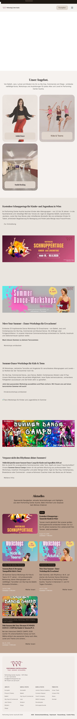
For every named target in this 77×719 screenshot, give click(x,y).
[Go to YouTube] (61, 680)
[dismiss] (0, 3)
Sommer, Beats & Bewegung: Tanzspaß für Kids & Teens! (12, 570)
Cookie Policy (70, 714)
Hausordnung (61, 714)
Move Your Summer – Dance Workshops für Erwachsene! (49, 570)
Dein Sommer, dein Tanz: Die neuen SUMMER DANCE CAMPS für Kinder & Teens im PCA (18, 626)
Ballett (6, 696)
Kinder (42, 512)
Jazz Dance (8, 702)
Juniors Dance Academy (42, 690)
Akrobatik (23, 690)
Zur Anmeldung (10, 224)
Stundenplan (39, 702)
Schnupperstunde (40, 705)
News (53, 696)
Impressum (52, 714)
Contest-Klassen (40, 693)
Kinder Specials (12, 565)
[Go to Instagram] (68, 680)
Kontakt (54, 699)
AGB (32, 714)
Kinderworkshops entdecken (15, 392)
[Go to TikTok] (71, 680)
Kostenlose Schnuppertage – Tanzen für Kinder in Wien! (48, 517)
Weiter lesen (30, 589)
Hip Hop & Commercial (11, 699)
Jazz (21, 699)
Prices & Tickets (9, 693)
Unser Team (55, 690)
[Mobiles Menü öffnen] (72, 7)
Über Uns (55, 687)
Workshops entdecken (13, 345)
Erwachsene (43, 565)
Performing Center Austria (13, 8)
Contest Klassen (8, 620)
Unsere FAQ (55, 693)
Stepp (6, 708)
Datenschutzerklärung (41, 714)
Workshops (20, 565)
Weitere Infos (9, 478)
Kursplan (7, 690)
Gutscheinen (29, 1)
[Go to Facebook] (65, 680)
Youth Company (7, 621)
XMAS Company (30, 620)
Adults (7, 687)
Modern (7, 705)
